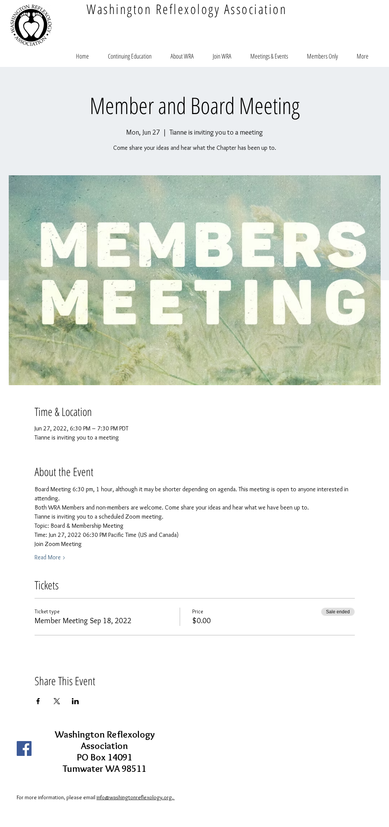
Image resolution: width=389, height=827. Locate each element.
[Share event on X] (56, 701)
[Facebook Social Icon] (24, 748)
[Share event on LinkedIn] (75, 701)
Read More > (50, 557)
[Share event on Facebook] (38, 701)
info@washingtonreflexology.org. (135, 797)
